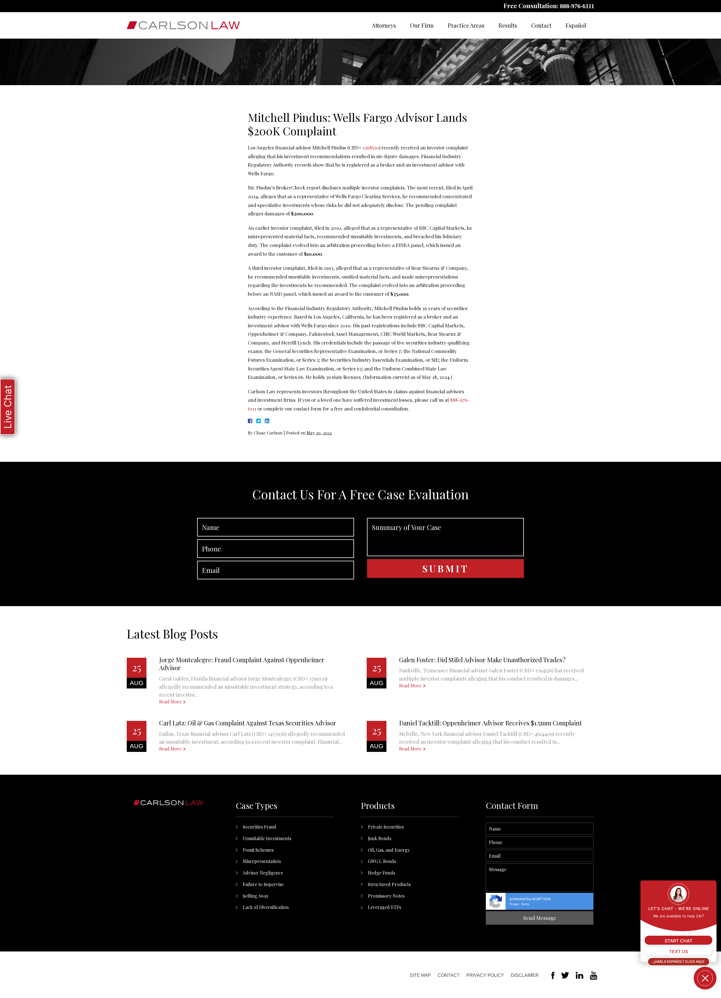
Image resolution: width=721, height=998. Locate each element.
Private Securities (386, 827)
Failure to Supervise (263, 884)
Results (508, 25)
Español (576, 25)
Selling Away (256, 896)
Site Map (420, 975)
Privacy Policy (485, 975)
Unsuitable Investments (267, 838)
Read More (170, 702)
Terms (525, 904)
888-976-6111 (577, 6)
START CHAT (678, 941)
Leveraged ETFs (384, 907)
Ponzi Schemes (258, 850)
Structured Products (389, 884)
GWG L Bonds (382, 861)
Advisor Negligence (263, 873)
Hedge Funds (381, 873)
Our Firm (422, 25)
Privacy (514, 904)
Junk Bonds (379, 838)
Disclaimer (525, 975)
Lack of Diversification (266, 907)
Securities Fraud (259, 827)
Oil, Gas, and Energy (389, 850)
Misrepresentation (262, 861)
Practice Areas (466, 25)
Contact (541, 25)
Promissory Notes (386, 896)
